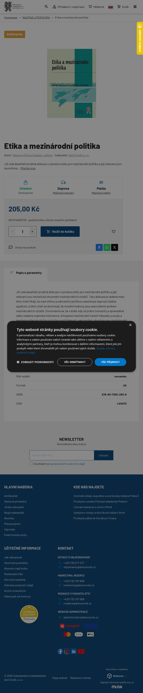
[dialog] (71, 346)
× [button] (130, 325)
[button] (35, 362)
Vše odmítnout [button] (74, 362)
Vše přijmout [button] (110, 362)
